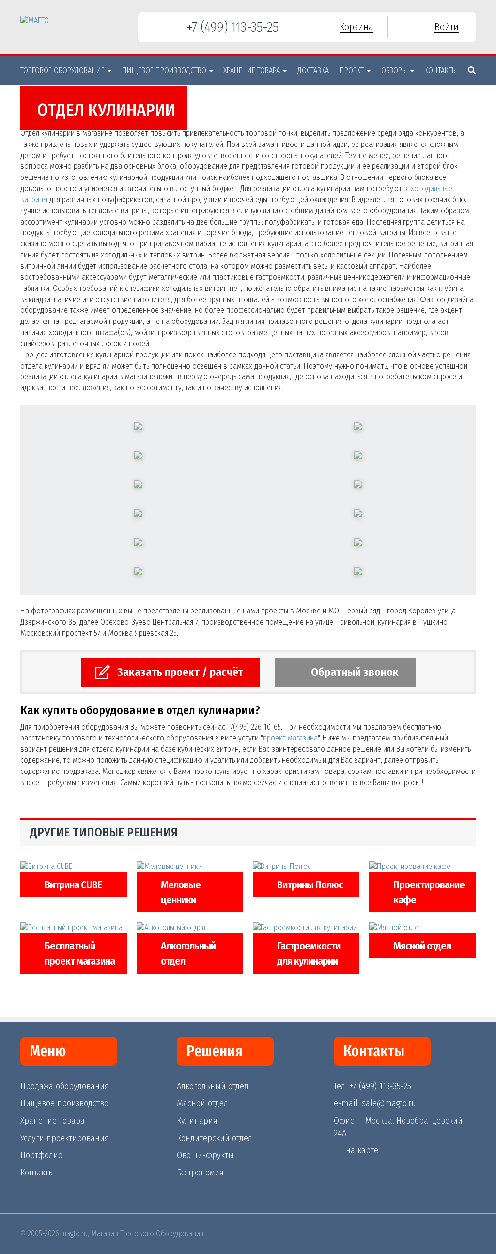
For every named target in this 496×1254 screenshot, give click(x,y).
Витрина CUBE (73, 884)
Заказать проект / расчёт (180, 672)
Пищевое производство (64, 1103)
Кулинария (197, 1120)
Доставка (313, 70)
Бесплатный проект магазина (80, 953)
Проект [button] (353, 70)
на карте (362, 1150)
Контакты (440, 70)
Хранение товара (52, 1120)
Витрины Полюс (310, 884)
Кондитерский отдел (214, 1138)
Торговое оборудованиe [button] (63, 70)
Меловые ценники (181, 892)
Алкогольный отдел (188, 953)
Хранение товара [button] (252, 70)
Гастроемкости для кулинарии (308, 953)
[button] (472, 70)
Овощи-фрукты (205, 1155)
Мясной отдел (422, 945)
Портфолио (41, 1155)
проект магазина (290, 737)
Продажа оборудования (64, 1086)
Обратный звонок (355, 672)
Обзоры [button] (395, 70)
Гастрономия (200, 1172)
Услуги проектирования (64, 1138)
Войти (446, 26)
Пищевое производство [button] (165, 70)
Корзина (356, 26)
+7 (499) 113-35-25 (232, 27)
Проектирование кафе (429, 892)
